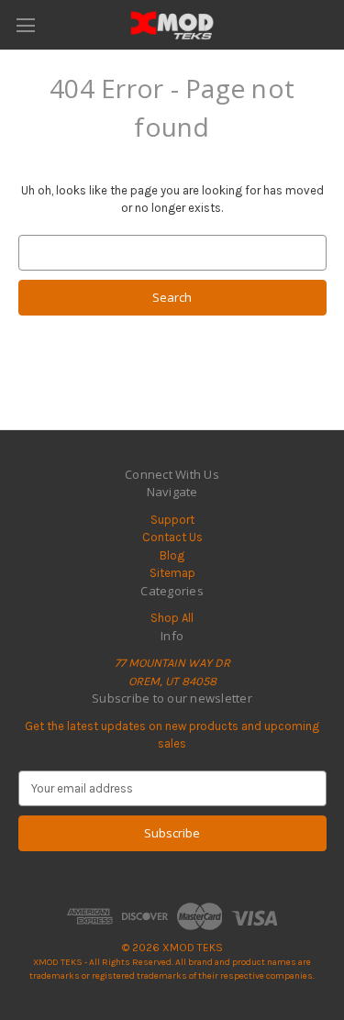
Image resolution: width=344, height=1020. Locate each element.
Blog (172, 555)
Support (172, 520)
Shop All (172, 618)
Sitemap (172, 573)
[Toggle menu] (25, 25)
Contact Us (172, 537)
